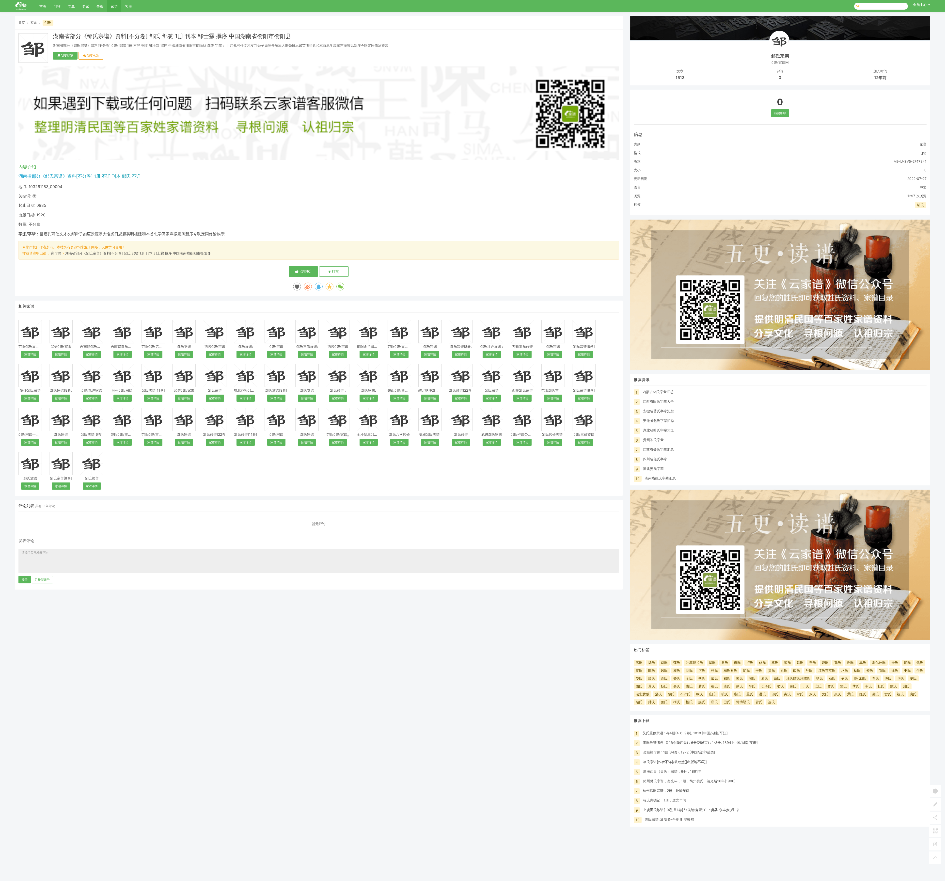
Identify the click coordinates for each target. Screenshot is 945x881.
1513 (680, 77)
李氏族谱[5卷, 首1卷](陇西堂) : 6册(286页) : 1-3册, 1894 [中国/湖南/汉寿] (700, 742)
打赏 (335, 271)
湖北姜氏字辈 (653, 468)
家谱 (114, 6)
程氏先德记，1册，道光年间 (664, 800)
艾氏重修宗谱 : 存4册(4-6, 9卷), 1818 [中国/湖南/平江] (685, 733)
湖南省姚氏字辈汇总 (660, 478)
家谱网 (56, 253)
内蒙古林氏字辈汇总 (658, 392)
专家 (85, 6)
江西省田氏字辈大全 (658, 401)
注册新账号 (42, 579)
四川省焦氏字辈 (655, 459)
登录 (25, 579)
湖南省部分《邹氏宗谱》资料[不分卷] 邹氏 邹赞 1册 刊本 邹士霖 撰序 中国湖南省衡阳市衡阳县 (138, 253)
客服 (128, 6)
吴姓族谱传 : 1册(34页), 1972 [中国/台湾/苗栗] (679, 752)
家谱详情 (30, 354)
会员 (920, 4)
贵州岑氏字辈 (653, 440)
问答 (57, 6)
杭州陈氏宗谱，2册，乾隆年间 (666, 790)
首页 (42, 6)
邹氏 (48, 22)
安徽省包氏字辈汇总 (658, 420)
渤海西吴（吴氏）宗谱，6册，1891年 (672, 771)
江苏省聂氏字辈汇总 (658, 449)
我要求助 (92, 55)
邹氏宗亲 (780, 56)
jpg (924, 153)
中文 (923, 187)
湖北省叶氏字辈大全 (658, 430)
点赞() (305, 271)
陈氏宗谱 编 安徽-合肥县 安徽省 (669, 819)
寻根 (99, 6)
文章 (71, 6)
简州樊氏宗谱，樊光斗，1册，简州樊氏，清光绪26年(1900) (689, 781)
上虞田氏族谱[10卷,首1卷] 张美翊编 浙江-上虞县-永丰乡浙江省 (691, 810)
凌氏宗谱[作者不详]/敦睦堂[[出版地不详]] (675, 762)
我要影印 (66, 55)
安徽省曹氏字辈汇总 (658, 411)
